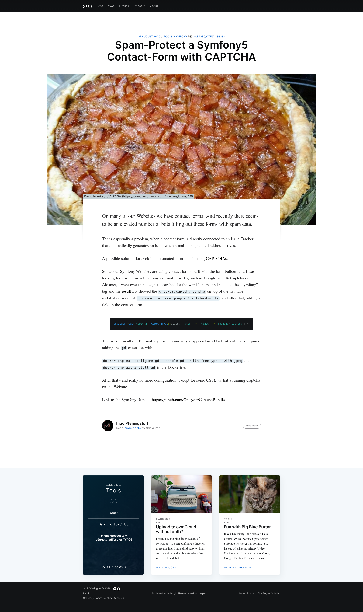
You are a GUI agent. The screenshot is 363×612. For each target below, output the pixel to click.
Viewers (140, 6)
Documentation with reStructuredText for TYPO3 (113, 537)
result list (129, 291)
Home (100, 6)
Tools (113, 490)
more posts (132, 428)
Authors (125, 6)
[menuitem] (100, 6)
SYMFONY (180, 36)
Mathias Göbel (166, 567)
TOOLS (168, 36)
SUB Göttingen (92, 588)
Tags (111, 6)
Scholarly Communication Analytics (103, 598)
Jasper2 (203, 593)
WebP (113, 513)
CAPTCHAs (216, 258)
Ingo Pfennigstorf (132, 423)
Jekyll (173, 593)
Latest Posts (246, 593)
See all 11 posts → (113, 567)
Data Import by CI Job (113, 524)
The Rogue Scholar (269, 593)
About (154, 6)
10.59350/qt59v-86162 (208, 36)
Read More (252, 425)
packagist (150, 284)
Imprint (87, 593)
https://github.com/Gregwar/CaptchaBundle (188, 399)
